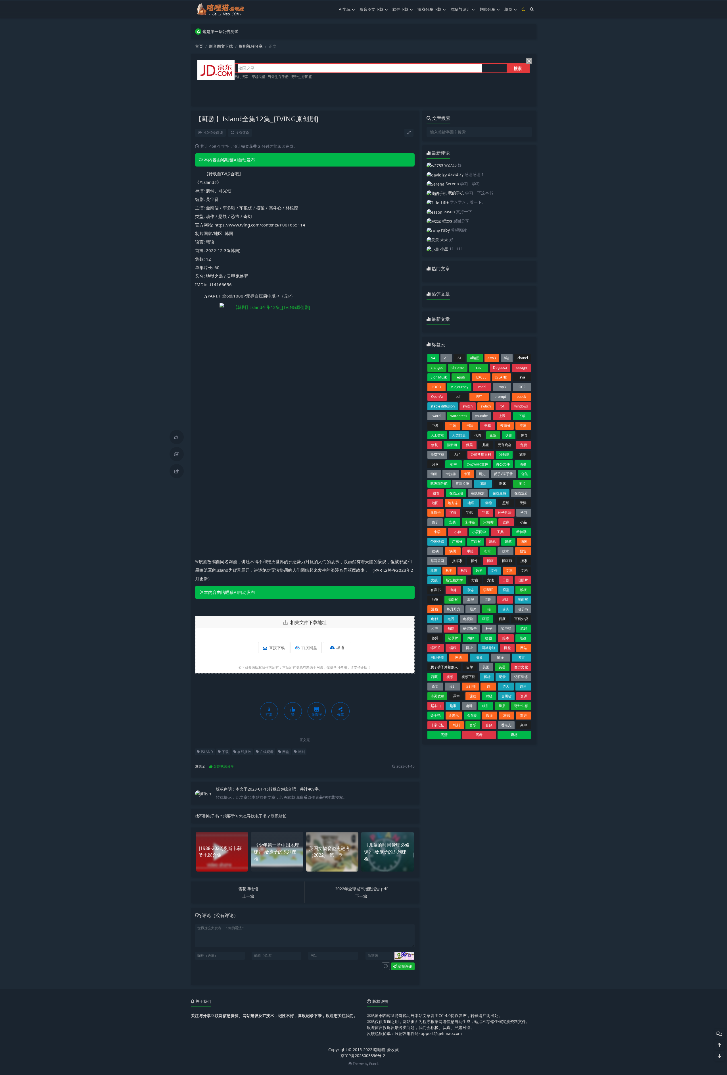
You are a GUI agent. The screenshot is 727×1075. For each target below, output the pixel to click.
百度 (502, 618)
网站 (523, 647)
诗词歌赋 (437, 696)
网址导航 (488, 647)
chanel (522, 357)
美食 (479, 657)
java (522, 377)
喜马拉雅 (462, 483)
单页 (508, 9)
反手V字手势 (503, 473)
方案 (474, 580)
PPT (479, 396)
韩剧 (301, 751)
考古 (521, 657)
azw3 (492, 357)
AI (459, 357)
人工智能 (437, 435)
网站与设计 (460, 9)
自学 (469, 667)
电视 (451, 618)
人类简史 (459, 435)
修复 (434, 444)
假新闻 (452, 444)
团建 (483, 483)
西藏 (434, 676)
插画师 (507, 560)
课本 (456, 696)
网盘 (285, 751)
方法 (490, 580)
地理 (470, 502)
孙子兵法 (504, 512)
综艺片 (436, 647)
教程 (464, 570)
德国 (524, 541)
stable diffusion (443, 406)
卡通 (467, 473)
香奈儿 (506, 725)
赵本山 (436, 705)
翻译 (500, 657)
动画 (434, 473)
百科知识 (521, 618)
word (436, 415)
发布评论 (404, 966)
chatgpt (437, 367)
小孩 (457, 531)
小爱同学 (479, 531)
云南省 (505, 425)
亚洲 (523, 425)
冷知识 (504, 454)
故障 (434, 570)
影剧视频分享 (251, 46)
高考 (479, 734)
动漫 (522, 464)
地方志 (453, 502)
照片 (472, 609)
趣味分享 (487, 9)
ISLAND (206, 751)
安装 (452, 522)
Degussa (500, 367)
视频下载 (468, 676)
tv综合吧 (288, 789)
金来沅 (454, 715)
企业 (493, 435)
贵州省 (506, 696)
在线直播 (499, 493)
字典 (453, 512)
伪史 (508, 435)
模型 (506, 589)
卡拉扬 (451, 473)
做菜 (469, 444)
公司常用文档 (481, 454)
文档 (524, 570)
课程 (472, 696)
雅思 (506, 715)
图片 (522, 483)
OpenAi (437, 396)
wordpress (458, 415)
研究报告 (470, 628)
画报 (485, 618)
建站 (492, 541)
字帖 (469, 512)
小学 (437, 531)
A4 (433, 357)
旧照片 (523, 580)
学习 (523, 512)
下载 (225, 751)
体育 (524, 435)
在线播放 (244, 751)
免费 (523, 444)
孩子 (435, 522)
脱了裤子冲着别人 (444, 667)
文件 (494, 570)
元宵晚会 (504, 444)
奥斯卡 (436, 512)
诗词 (523, 686)
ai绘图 (475, 357)
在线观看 (266, 751)
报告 (523, 551)
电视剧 (468, 618)
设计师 (470, 686)
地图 (435, 502)
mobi (482, 386)
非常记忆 (437, 725)
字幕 (485, 512)
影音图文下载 (371, 9)
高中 (523, 725)
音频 (489, 725)
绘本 (505, 638)
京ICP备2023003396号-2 (362, 1055)
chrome (458, 367)
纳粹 (470, 638)
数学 (479, 570)
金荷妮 (472, 715)
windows (521, 406)
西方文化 (521, 667)
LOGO (436, 386)
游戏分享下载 (429, 9)
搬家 (524, 560)
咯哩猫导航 (439, 483)
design (521, 367)
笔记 (523, 628)
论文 (435, 686)
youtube (481, 415)
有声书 (436, 589)
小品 (523, 522)
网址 (469, 647)
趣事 (453, 705)
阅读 (489, 715)
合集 (524, 473)
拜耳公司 (437, 560)
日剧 (505, 580)
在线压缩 (456, 493)
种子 (489, 628)
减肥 (522, 454)
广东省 (457, 541)
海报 (470, 599)
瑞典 (505, 609)
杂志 (470, 589)
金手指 (436, 715)
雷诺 (523, 715)
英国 (485, 667)
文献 (434, 580)
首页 (199, 46)
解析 (487, 676)
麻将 (514, 734)
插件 (474, 560)
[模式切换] (523, 9)
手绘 (470, 551)
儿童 (485, 444)
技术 (505, 551)
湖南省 (523, 599)
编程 (453, 647)
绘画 (523, 638)
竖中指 (506, 628)
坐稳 (488, 502)
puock (521, 396)
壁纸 (505, 502)
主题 (452, 425)
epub (461, 377)
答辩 (435, 638)
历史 (482, 473)
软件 (485, 705)
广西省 (476, 541)
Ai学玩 (344, 9)
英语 (502, 667)
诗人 (505, 686)
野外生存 (521, 705)
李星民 (488, 589)
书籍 (487, 425)
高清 (444, 734)
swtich (486, 406)
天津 (523, 502)
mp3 (502, 386)
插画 (490, 560)
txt (502, 406)
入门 (457, 454)
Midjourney (459, 386)
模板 (523, 589)
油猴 (435, 599)
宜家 (506, 522)
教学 (449, 570)
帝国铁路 (437, 541)
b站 (506, 357)
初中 (453, 464)
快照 (452, 551)
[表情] (386, 966)
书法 (470, 425)
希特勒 (521, 531)
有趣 (453, 589)
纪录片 (453, 638)
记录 (502, 676)
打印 (487, 551)
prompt (500, 396)
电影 (434, 618)
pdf (458, 396)
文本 (509, 570)
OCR (522, 386)
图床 (502, 483)
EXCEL (481, 377)
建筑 (508, 541)
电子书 (523, 609)
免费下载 (437, 454)
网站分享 (437, 657)
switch (468, 406)
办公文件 (503, 464)
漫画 (434, 609)
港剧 (487, 599)
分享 (435, 464)
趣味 (469, 705)
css (478, 367)
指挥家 (457, 560)
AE (446, 357)
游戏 (505, 599)
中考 (435, 425)
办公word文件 (477, 464)
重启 (502, 705)
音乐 (472, 725)
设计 (452, 686)
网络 (458, 657)
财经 (489, 696)
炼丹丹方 (453, 609)
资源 (523, 696)
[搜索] (532, 9)
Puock (374, 1063)
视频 (449, 676)
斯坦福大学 (454, 580)
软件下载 (400, 9)
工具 (500, 531)
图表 (436, 493)
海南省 (453, 599)
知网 (451, 628)
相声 (434, 628)
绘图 (488, 638)
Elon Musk (439, 377)
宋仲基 (470, 522)
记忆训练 (521, 676)
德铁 (435, 551)
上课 (502, 415)
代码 (477, 435)
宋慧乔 (488, 522)
